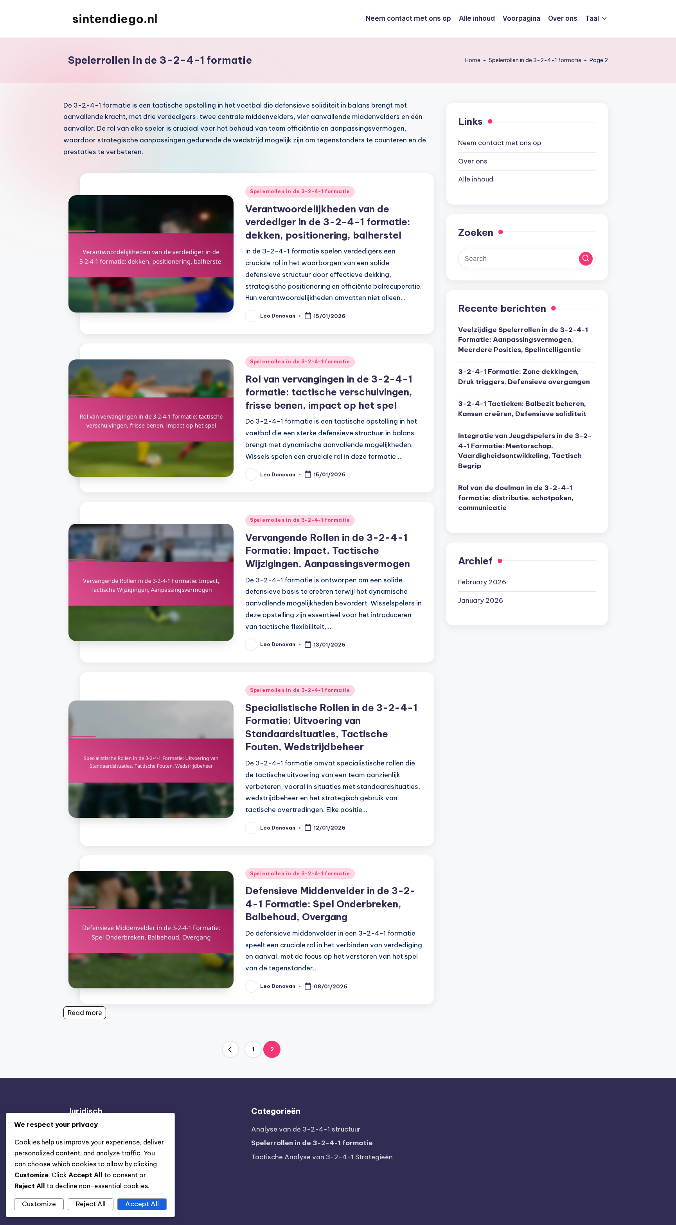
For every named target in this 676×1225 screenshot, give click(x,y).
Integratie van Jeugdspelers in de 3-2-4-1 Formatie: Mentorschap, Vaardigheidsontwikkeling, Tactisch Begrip (525, 450)
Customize (39, 1204)
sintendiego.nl (115, 18)
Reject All (91, 1204)
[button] (230, 1049)
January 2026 (480, 600)
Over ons (472, 160)
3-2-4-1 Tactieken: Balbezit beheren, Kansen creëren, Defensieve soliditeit (522, 408)
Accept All (142, 1204)
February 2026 (482, 581)
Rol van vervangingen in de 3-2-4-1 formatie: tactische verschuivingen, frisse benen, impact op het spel (328, 392)
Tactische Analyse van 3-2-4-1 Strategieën (322, 1157)
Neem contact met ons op (499, 142)
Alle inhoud (475, 178)
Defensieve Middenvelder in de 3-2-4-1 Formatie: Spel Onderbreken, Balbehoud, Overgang (330, 904)
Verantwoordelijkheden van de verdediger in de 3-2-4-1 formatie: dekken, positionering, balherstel (327, 222)
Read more (85, 1012)
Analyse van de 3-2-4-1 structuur (306, 1129)
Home (472, 60)
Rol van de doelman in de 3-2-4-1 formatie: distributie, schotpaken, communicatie (516, 497)
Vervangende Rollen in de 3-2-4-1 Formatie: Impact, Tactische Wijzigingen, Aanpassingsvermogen (327, 550)
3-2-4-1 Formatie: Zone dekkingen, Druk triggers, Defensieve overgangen (524, 376)
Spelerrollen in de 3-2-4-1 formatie (535, 60)
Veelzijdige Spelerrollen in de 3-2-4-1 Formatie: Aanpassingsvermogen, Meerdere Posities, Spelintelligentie (523, 339)
